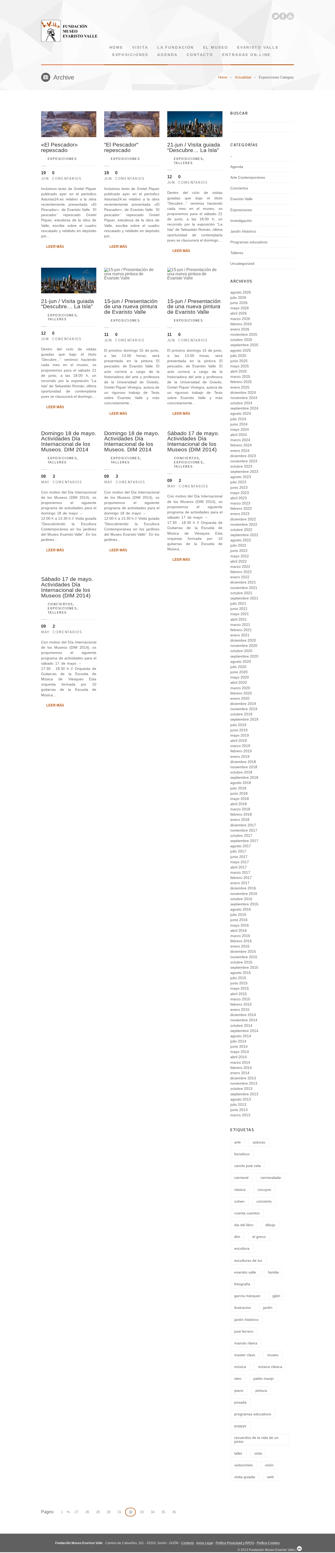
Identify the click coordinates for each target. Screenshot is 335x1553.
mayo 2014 (239, 1052)
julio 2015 (238, 978)
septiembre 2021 (244, 598)
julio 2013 (238, 1104)
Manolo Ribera (245, 1343)
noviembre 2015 (243, 957)
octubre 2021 (241, 593)
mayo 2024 (239, 429)
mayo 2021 (239, 614)
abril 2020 (238, 682)
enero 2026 (239, 329)
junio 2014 (239, 1046)
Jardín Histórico (243, 231)
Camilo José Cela (247, 1166)
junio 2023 (239, 487)
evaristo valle (245, 1272)
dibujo (270, 1225)
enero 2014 (239, 1073)
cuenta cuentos (247, 1213)
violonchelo (243, 1465)
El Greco (259, 1237)
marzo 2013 (240, 1115)
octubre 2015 (241, 962)
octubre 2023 (241, 466)
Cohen (239, 1201)
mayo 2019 (239, 735)
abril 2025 (238, 371)
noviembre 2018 (243, 767)
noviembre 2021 (243, 588)
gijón (276, 1296)
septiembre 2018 (244, 777)
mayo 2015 (239, 988)
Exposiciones (130, 55)
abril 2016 (238, 930)
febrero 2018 (241, 814)
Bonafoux (242, 1154)
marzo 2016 (240, 936)
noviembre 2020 (243, 645)
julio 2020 (238, 667)
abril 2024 (238, 435)
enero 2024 (239, 450)
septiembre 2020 (244, 656)
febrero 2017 (241, 878)
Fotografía (242, 1284)
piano (238, 1390)
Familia (273, 1272)
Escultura (241, 1248)
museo (272, 1355)
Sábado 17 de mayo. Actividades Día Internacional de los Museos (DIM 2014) (193, 441)
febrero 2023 (241, 508)
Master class (244, 1355)
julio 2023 (238, 482)
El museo (215, 47)
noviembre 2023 (243, 461)
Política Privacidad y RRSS (235, 1543)
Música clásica (270, 1367)
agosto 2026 (240, 292)
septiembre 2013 (244, 1094)
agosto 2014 (240, 1036)
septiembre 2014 (244, 1031)
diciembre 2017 (243, 825)
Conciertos (186, 458)
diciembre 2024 (243, 392)
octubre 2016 (241, 899)
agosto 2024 (240, 413)
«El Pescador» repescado (59, 147)
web (270, 1477)
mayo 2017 (239, 862)
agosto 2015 (240, 973)
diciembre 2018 (243, 762)
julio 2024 (238, 419)
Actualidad (243, 77)
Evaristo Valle (258, 47)
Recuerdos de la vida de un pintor (256, 1439)
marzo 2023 (240, 503)
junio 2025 (239, 361)
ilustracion (242, 1307)
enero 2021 (239, 635)
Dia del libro (243, 1225)
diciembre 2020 (243, 640)
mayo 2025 (239, 366)
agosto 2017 (240, 846)
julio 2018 (238, 788)
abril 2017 (238, 867)
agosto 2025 (240, 350)
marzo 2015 (240, 999)
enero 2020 (239, 698)
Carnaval (241, 1177)
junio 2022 (239, 550)
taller (238, 1453)
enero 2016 (239, 946)
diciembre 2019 (243, 704)
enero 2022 (239, 577)
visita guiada (244, 1477)
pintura (261, 1390)
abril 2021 (238, 619)
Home (116, 47)
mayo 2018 (239, 799)
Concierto (264, 1201)
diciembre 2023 (243, 456)
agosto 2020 (240, 661)
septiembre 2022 (244, 535)
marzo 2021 (240, 625)
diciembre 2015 (243, 951)
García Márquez (247, 1296)
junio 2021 (239, 609)
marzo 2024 (240, 440)
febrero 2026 (241, 324)
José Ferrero (243, 1331)
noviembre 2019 (243, 709)
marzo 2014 (240, 1062)
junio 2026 (239, 303)
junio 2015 (239, 983)
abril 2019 (238, 740)
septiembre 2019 (244, 719)
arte (237, 1142)
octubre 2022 (241, 530)
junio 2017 (239, 857)
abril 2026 (238, 313)
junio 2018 (239, 793)
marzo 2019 (240, 746)
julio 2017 (238, 851)
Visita (140, 47)
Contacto (200, 55)
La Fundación (175, 47)
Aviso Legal (204, 1543)
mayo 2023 (239, 493)
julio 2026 (238, 297)
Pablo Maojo (263, 1378)
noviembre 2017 (243, 830)
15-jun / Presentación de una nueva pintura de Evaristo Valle (131, 306)
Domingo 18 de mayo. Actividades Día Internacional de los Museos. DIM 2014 (68, 441)
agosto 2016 (240, 909)
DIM (237, 1237)
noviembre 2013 (243, 1083)
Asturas (259, 1142)
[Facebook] (283, 16)
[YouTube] (290, 16)
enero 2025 (239, 387)
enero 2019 (239, 756)
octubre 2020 (241, 651)
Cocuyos (264, 1189)
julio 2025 (238, 356)
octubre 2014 (241, 1025)
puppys (240, 1426)
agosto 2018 (240, 783)
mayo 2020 (239, 677)
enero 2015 (239, 1009)
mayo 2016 (239, 925)
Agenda (167, 55)
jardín (267, 1307)
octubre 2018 (241, 772)
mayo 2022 (239, 556)
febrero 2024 (241, 445)
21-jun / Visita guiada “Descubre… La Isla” (193, 147)
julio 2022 (238, 545)
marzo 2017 (240, 872)
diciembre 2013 (243, 1078)
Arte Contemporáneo (247, 177)
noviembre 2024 (243, 398)
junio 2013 (239, 1110)
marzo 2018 (240, 809)
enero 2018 (239, 819)
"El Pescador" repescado (121, 147)
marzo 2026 (240, 319)
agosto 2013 (240, 1099)
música (240, 1367)
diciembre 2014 (243, 1015)
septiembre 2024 (244, 408)
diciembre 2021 (243, 582)
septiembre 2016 (244, 904)
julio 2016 (238, 914)
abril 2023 (238, 498)
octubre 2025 (241, 340)
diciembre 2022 (243, 519)
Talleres (183, 162)
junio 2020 (239, 672)
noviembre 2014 (243, 1020)
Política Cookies (268, 1543)
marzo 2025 (240, 376)
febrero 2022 (241, 572)
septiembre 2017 (244, 841)
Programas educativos (248, 242)
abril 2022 (238, 561)
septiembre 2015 (244, 967)
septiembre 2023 (244, 471)
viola (258, 1453)
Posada (240, 1402)
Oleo (237, 1378)
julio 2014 (238, 1041)
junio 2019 (239, 730)
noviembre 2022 (243, 524)
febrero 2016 (241, 941)
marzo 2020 (240, 688)
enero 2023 (239, 514)
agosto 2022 (240, 540)
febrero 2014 (241, 1068)
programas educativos (252, 1414)
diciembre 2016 (243, 888)
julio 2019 (238, 725)
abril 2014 (238, 1057)
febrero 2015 (241, 1004)
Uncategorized (242, 263)
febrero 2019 (241, 751)
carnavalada (270, 1177)
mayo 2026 (239, 308)
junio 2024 (239, 424)
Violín (269, 1465)
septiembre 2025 (244, 345)
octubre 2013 (241, 1088)
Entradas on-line (246, 55)
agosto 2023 (240, 477)
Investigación (241, 220)
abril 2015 (238, 994)
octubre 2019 (241, 714)
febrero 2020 (241, 693)
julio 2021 (238, 603)
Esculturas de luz (248, 1260)
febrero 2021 (241, 630)
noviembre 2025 (243, 334)
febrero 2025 (241, 382)
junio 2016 (239, 920)
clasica (239, 1189)
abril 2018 (238, 804)
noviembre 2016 (243, 894)
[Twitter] (275, 16)
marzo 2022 (240, 566)
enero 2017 (239, 883)
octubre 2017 (241, 835)
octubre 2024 (241, 403)
